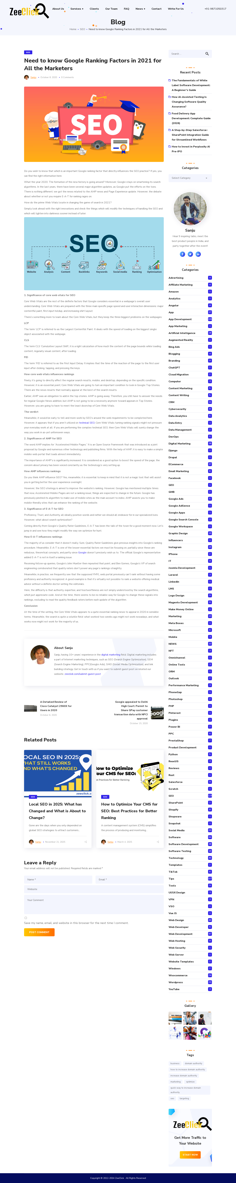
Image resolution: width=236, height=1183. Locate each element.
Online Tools (177, 664)
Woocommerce (178, 975)
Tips (171, 879)
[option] (58, 799)
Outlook (174, 678)
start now (190, 1154)
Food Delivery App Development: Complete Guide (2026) (191, 118)
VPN (171, 899)
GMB (172, 492)
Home (73, 29)
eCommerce (176, 464)
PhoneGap (175, 692)
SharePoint (176, 803)
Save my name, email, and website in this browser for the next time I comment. (76, 923)
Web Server (176, 955)
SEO (82, 29)
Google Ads (176, 499)
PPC (171, 733)
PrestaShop (176, 740)
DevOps (174, 437)
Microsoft (175, 630)
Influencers (176, 540)
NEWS (173, 644)
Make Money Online (181, 609)
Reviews (174, 768)
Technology (176, 858)
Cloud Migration (179, 374)
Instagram (175, 547)
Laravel (173, 575)
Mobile (173, 637)
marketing (175, 1081)
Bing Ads (174, 347)
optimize (190, 1081)
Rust (171, 775)
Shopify (173, 809)
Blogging (174, 354)
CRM (171, 402)
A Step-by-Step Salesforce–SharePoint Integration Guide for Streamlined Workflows (190, 135)
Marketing (175, 616)
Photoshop (176, 699)
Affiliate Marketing (180, 285)
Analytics (174, 298)
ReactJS (174, 761)
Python (173, 754)
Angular (174, 305)
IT (170, 561)
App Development (180, 319)
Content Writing (179, 395)
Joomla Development (182, 568)
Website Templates (181, 961)
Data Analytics (178, 416)
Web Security (177, 948)
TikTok (173, 872)
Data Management (180, 430)
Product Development (183, 747)
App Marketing (178, 326)
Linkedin (174, 582)
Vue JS (173, 913)
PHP (171, 706)
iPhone (173, 554)
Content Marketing (180, 388)
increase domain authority (183, 1075)
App (171, 312)
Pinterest (175, 713)
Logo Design (176, 595)
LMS (171, 588)
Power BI (174, 727)
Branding (174, 361)
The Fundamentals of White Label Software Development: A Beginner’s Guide (191, 85)
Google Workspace (181, 526)
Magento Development (183, 602)
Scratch (173, 789)
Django (173, 450)
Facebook (175, 478)
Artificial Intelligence (182, 333)
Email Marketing (179, 471)
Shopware (175, 816)
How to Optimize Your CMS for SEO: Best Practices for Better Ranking (129, 811)
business (174, 1063)
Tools (172, 885)
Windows (175, 968)
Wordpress (176, 982)
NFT (171, 651)
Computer (175, 381)
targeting (184, 1098)
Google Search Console (183, 519)
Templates (175, 865)
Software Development (184, 844)
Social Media (176, 830)
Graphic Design (178, 533)
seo (172, 1098)
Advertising (176, 278)
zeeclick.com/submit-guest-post (83, 674)
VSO (171, 906)
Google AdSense (179, 506)
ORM (172, 671)
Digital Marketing (179, 443)
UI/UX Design (177, 892)
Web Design (176, 920)
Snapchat (174, 823)
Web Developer (179, 927)
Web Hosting (177, 941)
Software (175, 837)
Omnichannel (177, 658)
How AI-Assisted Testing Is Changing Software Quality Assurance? (189, 101)
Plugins (173, 720)
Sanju (33, 77)
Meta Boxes (176, 623)
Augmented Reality (181, 340)
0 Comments (67, 77)
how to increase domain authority (187, 1069)
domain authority (193, 1063)
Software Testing (180, 851)
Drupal (173, 457)
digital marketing (110, 654)
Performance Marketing (184, 685)
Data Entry (175, 423)
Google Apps (177, 512)
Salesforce (176, 782)
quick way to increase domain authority (185, 1090)
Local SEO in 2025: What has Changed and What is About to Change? (57, 811)
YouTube (174, 989)
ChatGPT (174, 367)
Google (82, 552)
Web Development (180, 934)
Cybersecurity (177, 409)
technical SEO (87, 423)
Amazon (174, 291)
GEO (171, 485)
